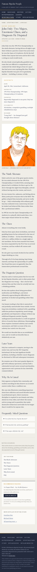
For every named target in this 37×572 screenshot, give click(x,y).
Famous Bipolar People (12, 3)
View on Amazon (10, 495)
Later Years (7, 469)
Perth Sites (12, 556)
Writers (20, 12)
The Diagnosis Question (11, 466)
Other (18, 17)
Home (4, 12)
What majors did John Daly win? (14, 431)
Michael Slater (8, 518)
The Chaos (7, 463)
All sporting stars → (10, 521)
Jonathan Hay (8, 515)
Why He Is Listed (9, 472)
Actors (28, 12)
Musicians (11, 12)
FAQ (5, 475)
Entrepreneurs (8, 14)
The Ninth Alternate (10, 460)
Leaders (19, 14)
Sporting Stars (8, 17)
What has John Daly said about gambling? (16, 425)
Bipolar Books (28, 17)
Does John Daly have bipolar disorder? (16, 419)
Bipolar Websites (27, 543)
